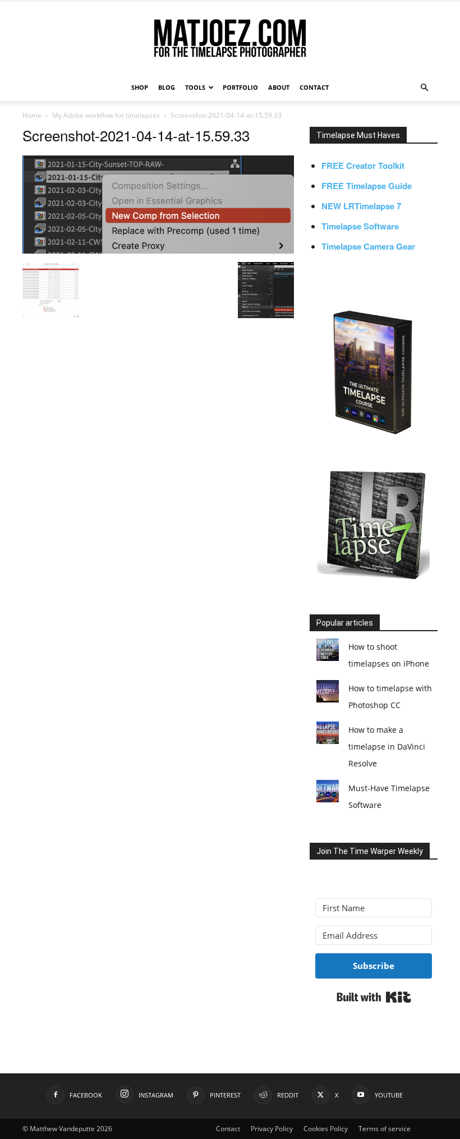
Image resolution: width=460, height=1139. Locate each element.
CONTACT (314, 87)
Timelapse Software (360, 226)
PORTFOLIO (240, 87)
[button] (424, 87)
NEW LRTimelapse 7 (361, 206)
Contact (228, 1128)
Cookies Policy (325, 1128)
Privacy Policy (272, 1128)
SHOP (139, 87)
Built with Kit (374, 997)
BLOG (166, 87)
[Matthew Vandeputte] (230, 39)
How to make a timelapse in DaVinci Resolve (386, 746)
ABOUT (278, 87)
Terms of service (384, 1128)
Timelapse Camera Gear (368, 246)
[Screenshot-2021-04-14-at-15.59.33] (158, 250)
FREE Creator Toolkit (362, 165)
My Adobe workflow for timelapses (106, 115)
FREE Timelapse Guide (366, 186)
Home (32, 115)
